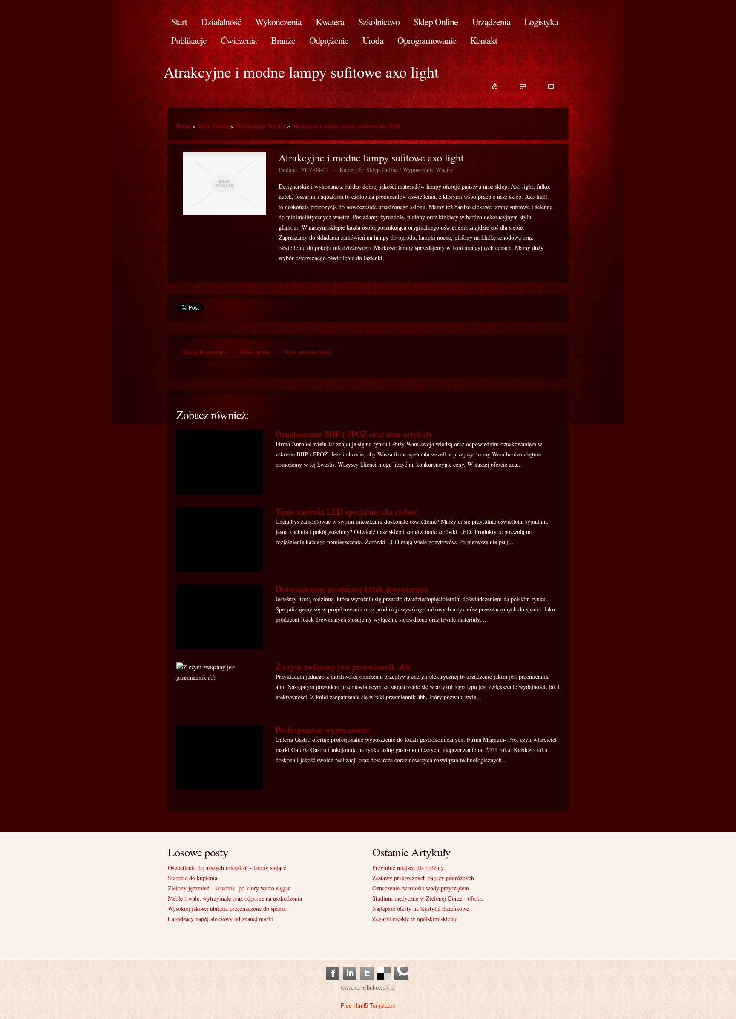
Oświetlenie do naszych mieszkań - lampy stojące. (228, 868)
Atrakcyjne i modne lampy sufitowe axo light (346, 126)
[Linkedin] (349, 965)
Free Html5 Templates (368, 1005)
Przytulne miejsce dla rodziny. (408, 868)
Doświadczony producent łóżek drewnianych (352, 589)
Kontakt (483, 40)
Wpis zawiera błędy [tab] (307, 352)
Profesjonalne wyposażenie (322, 729)
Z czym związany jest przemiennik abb (343, 666)
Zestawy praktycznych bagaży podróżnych (423, 878)
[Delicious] (384, 965)
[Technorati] (401, 965)
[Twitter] (367, 965)
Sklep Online (213, 126)
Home (183, 126)
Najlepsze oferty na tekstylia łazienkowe (420, 908)
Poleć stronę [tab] (255, 352)
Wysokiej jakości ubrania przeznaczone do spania (227, 908)
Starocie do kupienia (192, 878)
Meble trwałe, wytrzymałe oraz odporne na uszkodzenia (235, 898)
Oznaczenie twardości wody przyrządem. (421, 888)
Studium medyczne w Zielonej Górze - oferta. (427, 898)
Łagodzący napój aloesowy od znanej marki (220, 919)
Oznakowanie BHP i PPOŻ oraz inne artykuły (354, 434)
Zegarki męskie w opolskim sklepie (414, 919)
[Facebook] (332, 965)
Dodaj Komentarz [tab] (204, 352)
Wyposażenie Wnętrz (260, 126)
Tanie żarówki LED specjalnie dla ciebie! (347, 511)
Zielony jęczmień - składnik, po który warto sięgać (229, 888)
